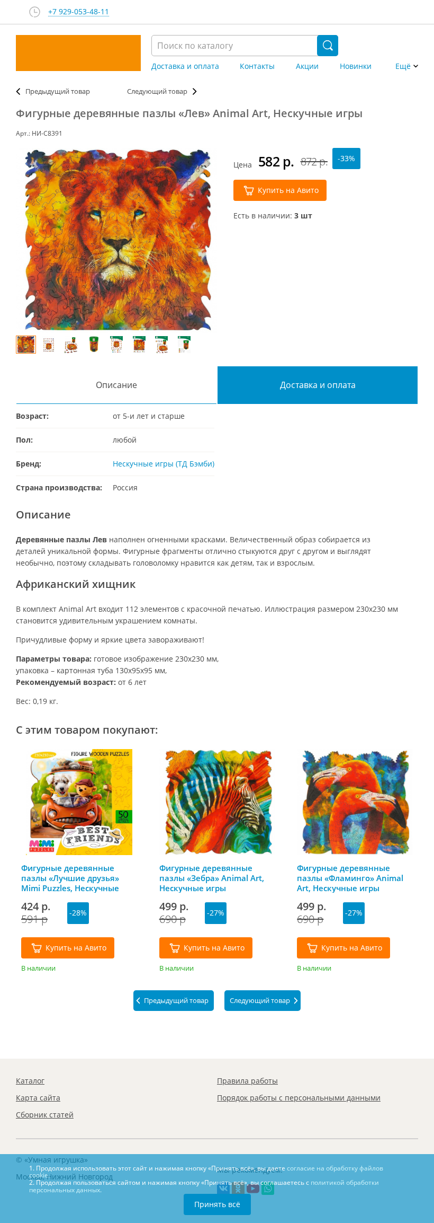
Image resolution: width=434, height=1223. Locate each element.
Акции (307, 66)
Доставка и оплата (185, 66)
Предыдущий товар (57, 91)
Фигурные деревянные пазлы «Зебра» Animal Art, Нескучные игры (211, 878)
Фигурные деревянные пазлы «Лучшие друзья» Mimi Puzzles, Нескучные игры (70, 878)
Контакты (257, 66)
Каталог (30, 1081)
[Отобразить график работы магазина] (34, 11)
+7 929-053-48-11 (78, 11)
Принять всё (217, 1204)
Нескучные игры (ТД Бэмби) (163, 464)
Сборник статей (45, 1115)
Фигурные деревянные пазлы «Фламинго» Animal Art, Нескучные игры (350, 878)
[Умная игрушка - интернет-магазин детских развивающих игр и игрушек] (78, 53)
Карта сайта (38, 1098)
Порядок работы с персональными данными (299, 1098)
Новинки (356, 66)
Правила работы (247, 1081)
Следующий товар (157, 91)
